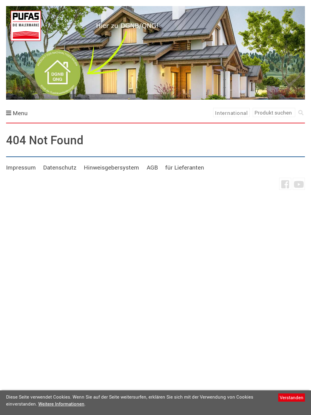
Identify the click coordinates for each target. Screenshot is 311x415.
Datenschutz (60, 167)
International (231, 112)
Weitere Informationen (61, 404)
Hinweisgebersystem (111, 167)
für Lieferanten (184, 167)
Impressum (21, 167)
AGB (152, 167)
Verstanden (291, 397)
